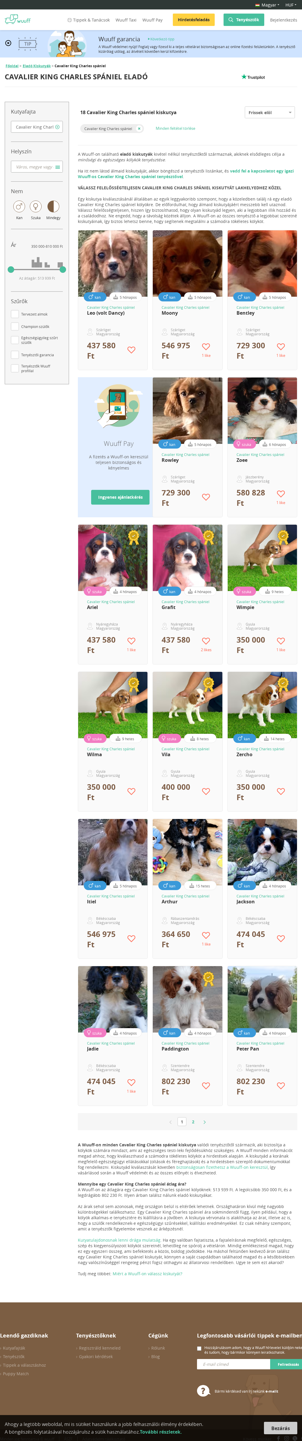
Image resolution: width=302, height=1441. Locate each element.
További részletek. (161, 1432)
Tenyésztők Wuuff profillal (35, 368)
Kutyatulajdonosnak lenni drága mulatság (119, 1240)
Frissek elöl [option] (260, 112)
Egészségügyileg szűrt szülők (39, 340)
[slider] (11, 269)
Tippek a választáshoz (24, 1365)
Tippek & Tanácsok (91, 20)
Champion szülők (35, 326)
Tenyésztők (247, 19)
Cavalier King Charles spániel (108, 128)
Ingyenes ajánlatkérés (120, 497)
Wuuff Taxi (126, 20)
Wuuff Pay (152, 20)
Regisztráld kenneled (100, 1348)
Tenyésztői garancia (37, 354)
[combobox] (37, 127)
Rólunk (158, 1348)
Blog (155, 1356)
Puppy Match (16, 1373)
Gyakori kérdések (96, 1356)
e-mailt (271, 1391)
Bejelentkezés (283, 20)
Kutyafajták (14, 1348)
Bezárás (280, 1428)
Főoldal (12, 65)
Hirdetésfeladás (194, 19)
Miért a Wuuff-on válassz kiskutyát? (147, 1273)
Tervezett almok (34, 314)
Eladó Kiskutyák (37, 65)
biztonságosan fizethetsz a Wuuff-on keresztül (222, 1167)
